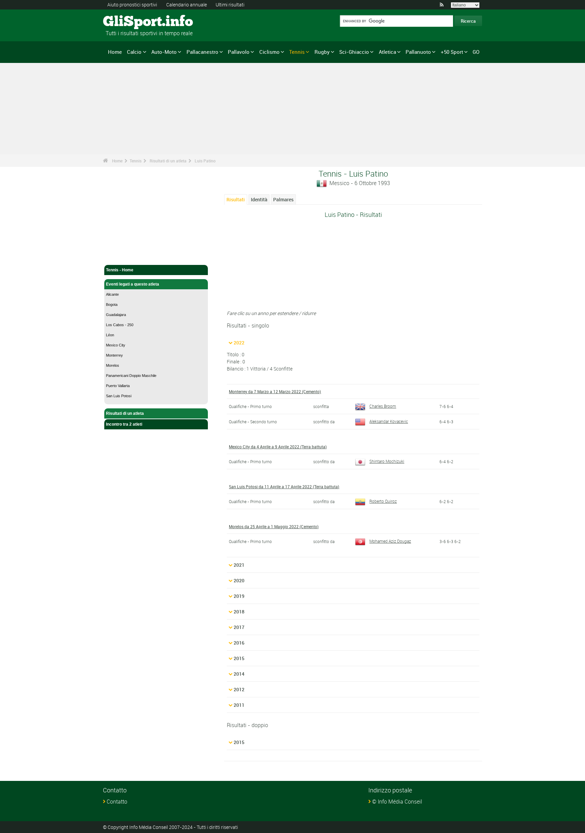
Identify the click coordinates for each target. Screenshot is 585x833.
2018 (239, 611)
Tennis (297, 51)
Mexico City (115, 345)
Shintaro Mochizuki (386, 461)
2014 (239, 674)
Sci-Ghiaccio (354, 51)
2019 (239, 596)
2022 (239, 342)
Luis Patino (205, 160)
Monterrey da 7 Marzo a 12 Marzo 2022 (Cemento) (275, 391)
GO (476, 51)
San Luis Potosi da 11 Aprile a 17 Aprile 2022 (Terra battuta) (284, 486)
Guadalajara (116, 315)
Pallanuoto (418, 51)
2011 (239, 705)
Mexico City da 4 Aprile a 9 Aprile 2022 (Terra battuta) (278, 446)
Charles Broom (382, 406)
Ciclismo (269, 51)
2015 (239, 658)
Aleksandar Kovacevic (388, 421)
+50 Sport (452, 51)
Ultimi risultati (230, 4)
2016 (239, 642)
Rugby (322, 51)
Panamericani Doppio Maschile (131, 376)
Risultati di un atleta (168, 160)
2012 (239, 689)
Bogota (111, 304)
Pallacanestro (202, 51)
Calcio (134, 51)
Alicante (112, 294)
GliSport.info (128, 22)
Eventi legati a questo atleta (132, 284)
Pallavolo (239, 51)
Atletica (387, 51)
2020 (239, 580)
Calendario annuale (186, 4)
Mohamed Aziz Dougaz (390, 541)
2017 (239, 627)
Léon (110, 335)
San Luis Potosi (118, 396)
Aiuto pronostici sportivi (132, 4)
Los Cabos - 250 (119, 325)
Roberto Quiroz (383, 501)
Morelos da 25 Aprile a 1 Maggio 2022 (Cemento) (274, 526)
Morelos (112, 365)
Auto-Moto (164, 51)
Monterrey (114, 355)
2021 (239, 565)
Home (115, 51)
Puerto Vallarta (118, 386)
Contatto (117, 801)
